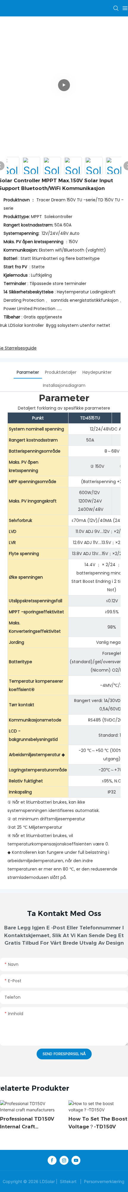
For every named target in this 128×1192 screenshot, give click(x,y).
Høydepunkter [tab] (97, 372)
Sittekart (68, 1181)
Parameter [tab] (28, 372)
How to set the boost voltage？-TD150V (97, 1123)
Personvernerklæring (104, 1181)
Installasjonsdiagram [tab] (64, 385)
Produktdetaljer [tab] (61, 372)
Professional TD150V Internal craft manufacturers (27, 1123)
